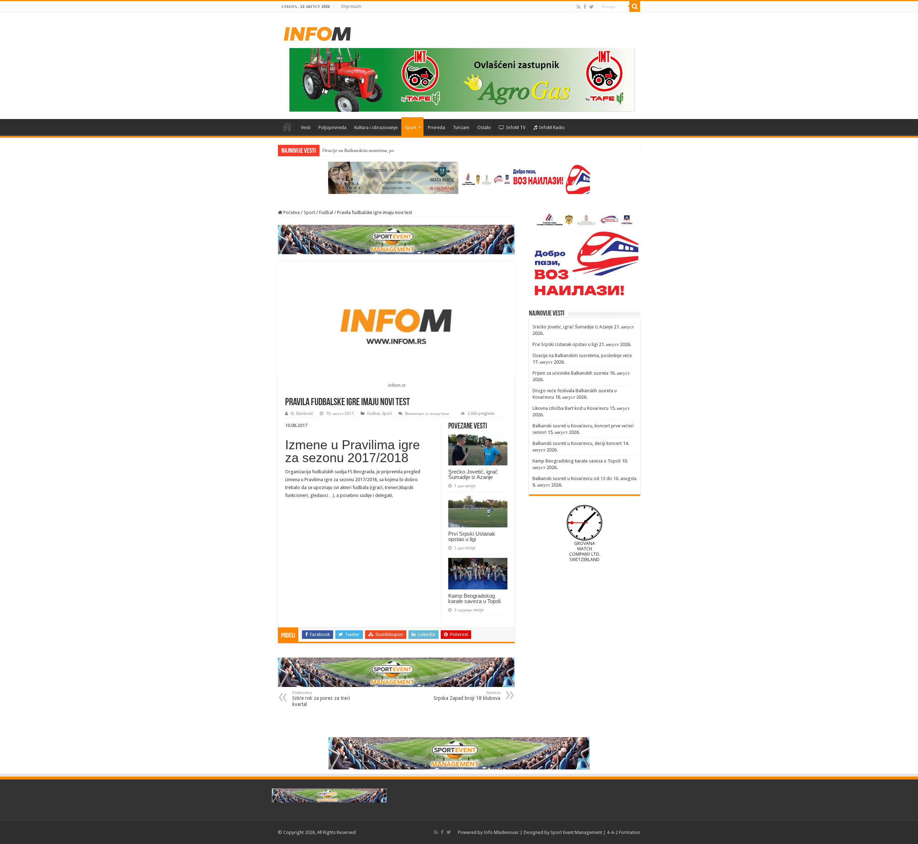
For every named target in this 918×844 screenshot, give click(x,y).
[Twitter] (591, 7)
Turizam (461, 127)
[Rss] (578, 7)
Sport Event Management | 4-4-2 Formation (595, 832)
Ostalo (484, 127)
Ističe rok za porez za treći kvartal (321, 699)
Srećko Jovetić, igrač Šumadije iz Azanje (473, 474)
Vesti (306, 127)
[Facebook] (585, 7)
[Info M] (317, 32)
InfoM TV (515, 127)
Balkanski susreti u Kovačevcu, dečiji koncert (577, 443)
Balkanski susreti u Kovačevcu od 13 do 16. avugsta (585, 478)
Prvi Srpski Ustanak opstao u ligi (471, 536)
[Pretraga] (634, 6)
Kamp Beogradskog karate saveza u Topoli (474, 598)
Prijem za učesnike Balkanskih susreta (571, 373)
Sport (410, 127)
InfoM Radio (552, 127)
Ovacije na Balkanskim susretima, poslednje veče (370, 150)
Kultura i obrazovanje (376, 127)
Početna (287, 126)
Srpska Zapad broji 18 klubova (467, 696)
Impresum (351, 6)
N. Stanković (302, 413)
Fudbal (326, 212)
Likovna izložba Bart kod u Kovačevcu (571, 408)
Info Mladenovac (501, 832)
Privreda (436, 127)
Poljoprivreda (332, 127)
